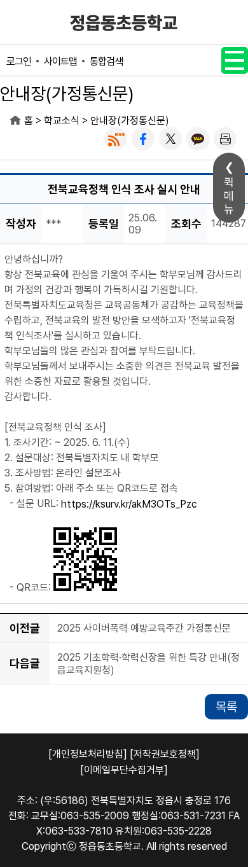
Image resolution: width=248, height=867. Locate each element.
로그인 (18, 61)
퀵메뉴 (229, 196)
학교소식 (61, 120)
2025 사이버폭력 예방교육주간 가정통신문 (144, 628)
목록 (226, 706)
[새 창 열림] (115, 138)
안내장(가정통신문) (129, 120)
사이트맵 (60, 61)
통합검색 (106, 61)
